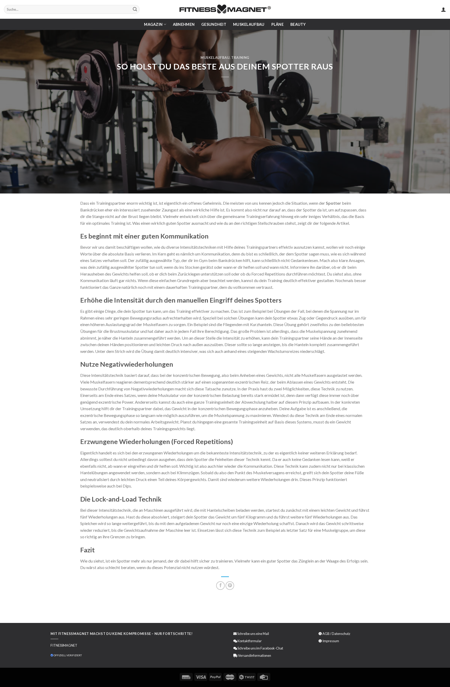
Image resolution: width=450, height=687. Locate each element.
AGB (325, 634)
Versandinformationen (254, 655)
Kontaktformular (250, 641)
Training (240, 57)
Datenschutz (341, 634)
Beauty (298, 24)
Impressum (330, 641)
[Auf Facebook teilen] (220, 585)
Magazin (153, 24)
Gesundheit (213, 24)
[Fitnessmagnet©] (225, 9)
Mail (266, 634)
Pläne (277, 24)
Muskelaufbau (248, 24)
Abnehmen (184, 24)
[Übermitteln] (134, 9)
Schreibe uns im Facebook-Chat (260, 648)
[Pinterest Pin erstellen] (230, 585)
